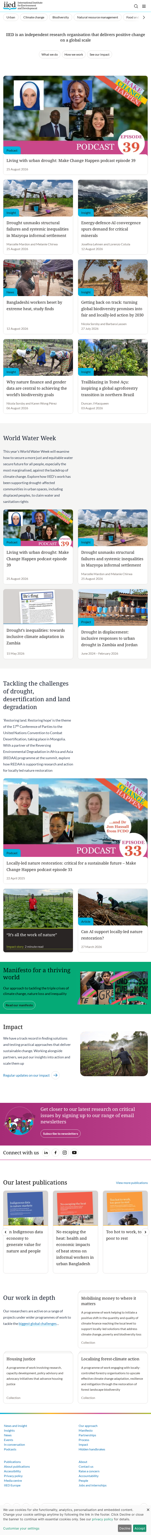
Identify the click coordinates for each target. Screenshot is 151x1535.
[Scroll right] (144, 17)
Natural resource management (97, 17)
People (83, 1480)
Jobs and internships (93, 1485)
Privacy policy (13, 1476)
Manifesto (86, 1430)
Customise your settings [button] (21, 1528)
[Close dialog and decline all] (148, 1507)
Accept (139, 1528)
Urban (10, 17)
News (8, 1435)
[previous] (5, 1232)
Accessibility (12, 1471)
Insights (9, 1430)
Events (8, 1440)
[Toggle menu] (144, 6)
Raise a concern (89, 1471)
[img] (145, 1232)
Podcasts (10, 1449)
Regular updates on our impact (26, 1075)
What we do (49, 54)
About (83, 1462)
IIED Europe (12, 1485)
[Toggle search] (136, 6)
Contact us (86, 1466)
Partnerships (87, 1435)
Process (84, 1440)
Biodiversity (60, 17)
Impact (83, 1444)
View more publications (132, 1182)
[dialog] (75, 1520)
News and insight (15, 1425)
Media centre (13, 1480)
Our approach (88, 1425)
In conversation (14, 1444)
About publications (17, 1466)
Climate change (33, 17)
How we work (73, 54)
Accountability (89, 1476)
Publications (12, 1462)
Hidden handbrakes (92, 1449)
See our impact (100, 54)
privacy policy (102, 1519)
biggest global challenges (38, 1323)
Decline (124, 1528)
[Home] (22, 6)
